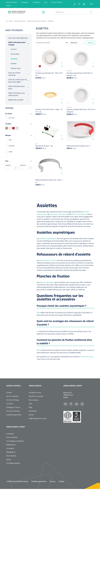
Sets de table (15, 54)
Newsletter (33, 411)
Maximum (25, 167)
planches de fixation (78, 214)
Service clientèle (56, 2)
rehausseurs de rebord (58, 214)
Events (31, 415)
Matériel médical (11, 2)
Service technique (12, 400)
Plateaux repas (16, 68)
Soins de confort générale (17, 38)
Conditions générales (13, 415)
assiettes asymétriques (48, 238)
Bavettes (14, 63)
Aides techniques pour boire (16, 87)
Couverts (14, 49)
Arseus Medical (11, 437)
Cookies (61, 481)
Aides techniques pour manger (17, 43)
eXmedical (10, 448)
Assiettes (14, 59)
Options (91, 43)
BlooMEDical (10, 452)
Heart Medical (11, 456)
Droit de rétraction (13, 411)
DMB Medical (11, 445)
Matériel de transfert (16, 100)
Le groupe (10, 434)
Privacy (52, 481)
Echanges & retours (13, 407)
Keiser (8, 460)
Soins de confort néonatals (14, 74)
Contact (8, 6)
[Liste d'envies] (78, 4)
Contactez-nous (87, 357)
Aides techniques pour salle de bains (16, 94)
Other (11, 152)
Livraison (9, 404)
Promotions (36, 2)
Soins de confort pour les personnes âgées (17, 80)
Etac (10, 140)
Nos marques (33, 400)
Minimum (10, 167)
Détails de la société (36, 396)
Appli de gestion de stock (38, 418)
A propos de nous (35, 393)
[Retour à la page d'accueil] (22, 12)
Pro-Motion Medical (13, 463)
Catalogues (24, 2)
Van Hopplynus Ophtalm (15, 441)
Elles (38, 313)
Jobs (45, 2)
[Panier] (82, 4)
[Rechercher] (91, 12)
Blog (30, 407)
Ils (37, 331)
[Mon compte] (75, 4)
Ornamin (12, 146)
